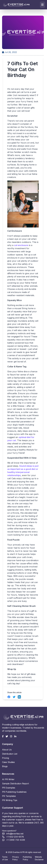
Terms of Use (5, 858)
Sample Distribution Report (15, 783)
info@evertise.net (14, 833)
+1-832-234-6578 (15, 836)
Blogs (5, 766)
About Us (7, 749)
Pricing (5, 758)
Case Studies (8, 762)
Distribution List (9, 753)
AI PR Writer (8, 779)
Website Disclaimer (39, 858)
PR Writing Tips (9, 800)
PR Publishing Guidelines (14, 792)
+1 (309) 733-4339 (15, 840)
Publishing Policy (27, 858)
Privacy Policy (15, 858)
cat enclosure (21, 245)
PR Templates (9, 796)
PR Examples (8, 787)
